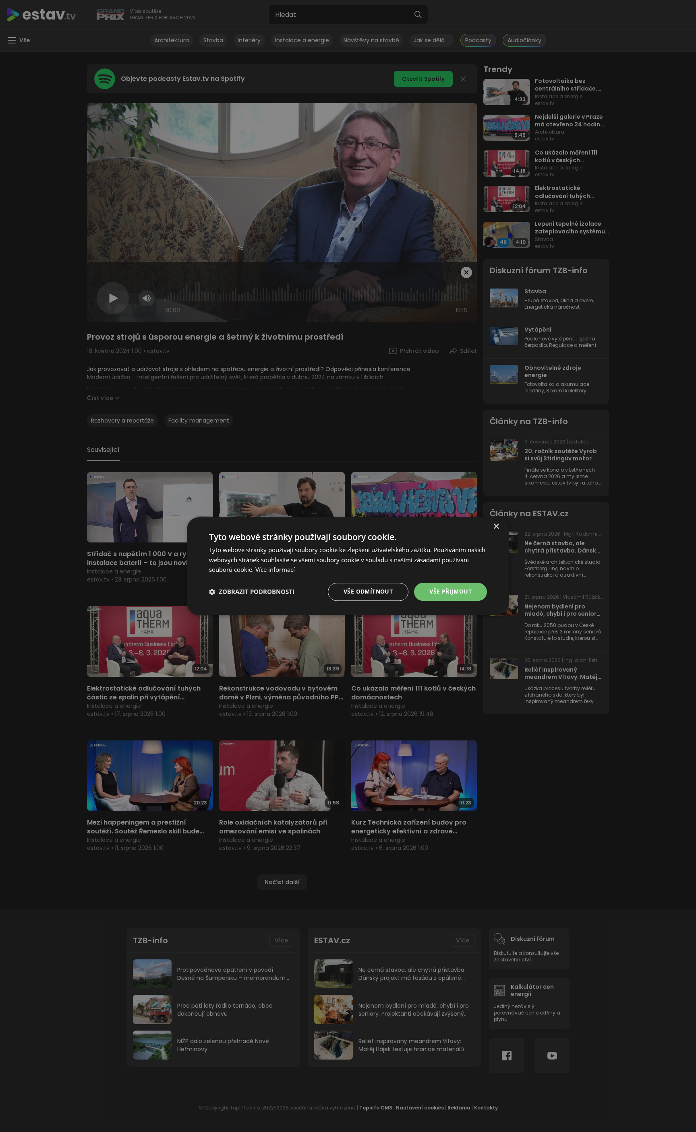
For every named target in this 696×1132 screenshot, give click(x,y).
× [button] (496, 527)
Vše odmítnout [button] (368, 591)
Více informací (275, 570)
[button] (251, 592)
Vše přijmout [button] (450, 591)
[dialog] (348, 566)
